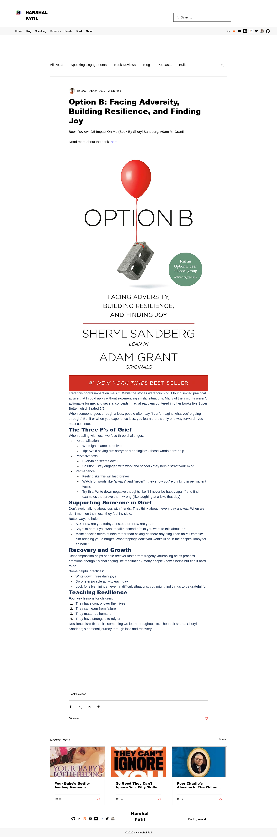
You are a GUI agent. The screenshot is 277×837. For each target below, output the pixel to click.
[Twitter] (256, 31)
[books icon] (262, 31)
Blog (146, 65)
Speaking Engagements (89, 65)
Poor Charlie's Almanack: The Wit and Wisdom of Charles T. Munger (198, 785)
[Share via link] (98, 707)
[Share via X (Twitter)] (80, 707)
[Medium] (245, 31)
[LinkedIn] (228, 31)
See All (223, 739)
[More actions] (206, 91)
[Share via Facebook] (70, 707)
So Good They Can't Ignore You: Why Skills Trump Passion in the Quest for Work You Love (136, 785)
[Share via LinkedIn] (89, 707)
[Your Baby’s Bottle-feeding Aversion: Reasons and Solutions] (77, 762)
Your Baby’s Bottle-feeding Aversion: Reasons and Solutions (76, 785)
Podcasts (164, 65)
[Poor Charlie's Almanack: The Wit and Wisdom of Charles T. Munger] (199, 762)
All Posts (56, 65)
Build (183, 65)
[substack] (234, 31)
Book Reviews (125, 65)
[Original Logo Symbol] (251, 31)
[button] (222, 64)
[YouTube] (239, 31)
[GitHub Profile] (268, 31)
